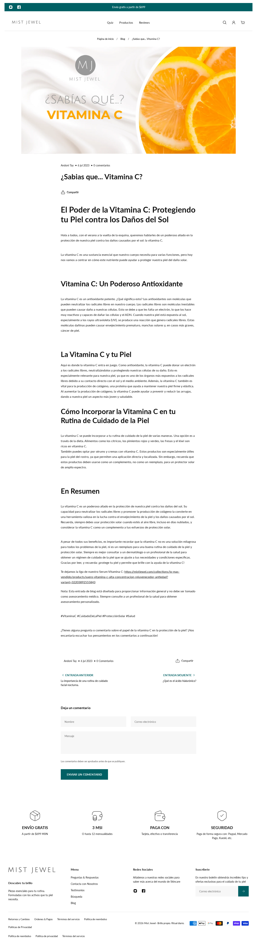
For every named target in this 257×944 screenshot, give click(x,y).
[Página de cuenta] (233, 22)
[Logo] (26, 23)
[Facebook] (19, 7)
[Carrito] (242, 22)
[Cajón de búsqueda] (224, 22)
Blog (122, 38)
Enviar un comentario (84, 774)
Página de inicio (105, 38)
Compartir (73, 192)
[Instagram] (11, 7)
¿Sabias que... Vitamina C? (146, 38)
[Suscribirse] (243, 891)
